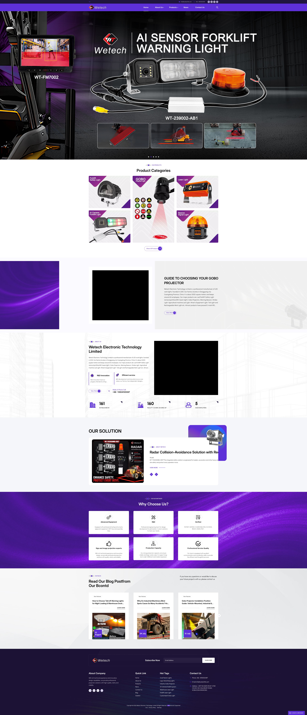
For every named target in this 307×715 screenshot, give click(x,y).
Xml (147, 707)
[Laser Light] (197, 192)
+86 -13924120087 (200, 1)
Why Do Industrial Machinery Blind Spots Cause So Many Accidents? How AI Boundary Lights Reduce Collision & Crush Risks (153, 602)
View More (169, 313)
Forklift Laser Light (165, 693)
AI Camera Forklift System (168, 687)
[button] (148, 156)
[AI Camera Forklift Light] (109, 226)
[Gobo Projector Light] (153, 209)
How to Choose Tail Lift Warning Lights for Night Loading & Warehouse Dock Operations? (108, 602)
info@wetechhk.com (186, 1)
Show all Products (152, 248)
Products (173, 7)
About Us (159, 7)
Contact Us (200, 7)
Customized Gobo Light (167, 696)
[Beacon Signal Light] (197, 226)
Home (146, 7)
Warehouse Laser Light (167, 690)
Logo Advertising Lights (167, 681)
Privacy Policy (152, 707)
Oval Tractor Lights (166, 678)
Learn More (121, 608)
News (186, 7)
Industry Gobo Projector (167, 684)
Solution (137, 696)
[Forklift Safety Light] (109, 192)
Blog (136, 693)
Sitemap (159, 707)
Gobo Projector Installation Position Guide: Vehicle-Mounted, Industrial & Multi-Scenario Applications (197, 602)
